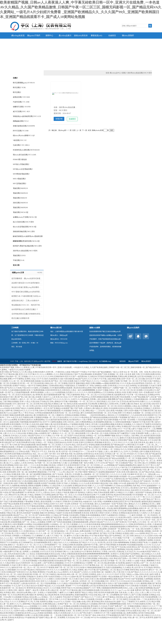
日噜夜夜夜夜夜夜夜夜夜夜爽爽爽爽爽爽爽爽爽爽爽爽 (88, 554)
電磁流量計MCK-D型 (20, 212)
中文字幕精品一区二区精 (40, 440)
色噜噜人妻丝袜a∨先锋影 (143, 511)
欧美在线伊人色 (28, 395)
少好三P (11, 615)
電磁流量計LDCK (19, 255)
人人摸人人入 (154, 433)
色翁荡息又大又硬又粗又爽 (63, 470)
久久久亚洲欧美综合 (27, 531)
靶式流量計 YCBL (19, 87)
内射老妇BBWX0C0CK (44, 570)
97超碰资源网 (51, 592)
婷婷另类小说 (103, 604)
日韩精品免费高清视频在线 (83, 431)
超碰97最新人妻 (46, 424)
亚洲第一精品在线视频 (110, 577)
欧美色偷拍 (58, 561)
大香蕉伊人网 (89, 408)
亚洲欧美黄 (15, 474)
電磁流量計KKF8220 (20, 193)
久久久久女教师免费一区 (97, 429)
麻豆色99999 (134, 401)
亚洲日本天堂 (138, 597)
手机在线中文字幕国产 (71, 597)
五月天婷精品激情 (48, 495)
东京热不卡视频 (102, 390)
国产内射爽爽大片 (108, 486)
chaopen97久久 (58, 602)
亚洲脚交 (45, 486)
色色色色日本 (110, 602)
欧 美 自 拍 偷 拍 (90, 527)
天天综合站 (70, 617)
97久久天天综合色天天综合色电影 (128, 581)
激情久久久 (118, 451)
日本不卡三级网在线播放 (52, 422)
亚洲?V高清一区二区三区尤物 (133, 379)
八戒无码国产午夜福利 (143, 492)
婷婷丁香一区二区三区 (64, 567)
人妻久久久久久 (9, 433)
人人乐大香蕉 (8, 438)
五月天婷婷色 (108, 392)
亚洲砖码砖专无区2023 (63, 376)
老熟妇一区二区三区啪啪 (34, 549)
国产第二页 (73, 558)
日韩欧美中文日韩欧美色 (72, 502)
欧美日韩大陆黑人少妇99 (128, 517)
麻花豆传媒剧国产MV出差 (24, 517)
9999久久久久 (5, 567)
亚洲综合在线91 (79, 440)
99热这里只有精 (121, 447)
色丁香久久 (155, 499)
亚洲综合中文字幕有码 (83, 552)
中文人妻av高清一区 (94, 433)
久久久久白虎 (83, 483)
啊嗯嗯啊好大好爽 (22, 615)
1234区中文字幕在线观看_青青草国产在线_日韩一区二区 (117, 520)
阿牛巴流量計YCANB (20, 131)
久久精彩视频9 (10, 570)
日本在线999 (105, 590)
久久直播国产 (78, 467)
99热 (95, 492)
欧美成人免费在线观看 (81, 531)
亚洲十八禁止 (24, 401)
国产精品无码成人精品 (151, 472)
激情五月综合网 (129, 599)
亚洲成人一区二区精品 (44, 442)
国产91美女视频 (92, 406)
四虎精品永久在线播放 (88, 604)
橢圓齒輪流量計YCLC (21, 121)
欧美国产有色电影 (48, 483)
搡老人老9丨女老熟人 (36, 592)
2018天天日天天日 (47, 552)
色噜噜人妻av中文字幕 (86, 570)
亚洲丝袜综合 (88, 454)
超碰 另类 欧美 (120, 592)
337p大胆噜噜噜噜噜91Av (34, 608)
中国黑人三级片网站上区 (133, 436)
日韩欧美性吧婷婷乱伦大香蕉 (140, 524)
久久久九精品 (62, 583)
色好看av (136, 563)
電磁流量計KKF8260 (20, 207)
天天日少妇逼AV (80, 567)
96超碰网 (129, 565)
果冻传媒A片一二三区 (16, 561)
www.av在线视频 (30, 606)
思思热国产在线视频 (31, 513)
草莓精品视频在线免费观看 (99, 445)
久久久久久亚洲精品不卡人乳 (21, 602)
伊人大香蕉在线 (15, 426)
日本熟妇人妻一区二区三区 (115, 454)
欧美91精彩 (4, 372)
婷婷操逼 (23, 486)
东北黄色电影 (142, 386)
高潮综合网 (122, 376)
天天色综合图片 (62, 417)
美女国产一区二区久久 (38, 476)
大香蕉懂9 (19, 447)
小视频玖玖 (59, 415)
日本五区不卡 (150, 379)
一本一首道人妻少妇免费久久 (142, 529)
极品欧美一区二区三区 (108, 406)
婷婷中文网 (90, 383)
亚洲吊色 (109, 495)
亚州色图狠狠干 (50, 545)
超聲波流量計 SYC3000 (21, 97)
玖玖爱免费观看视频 (116, 586)
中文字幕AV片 (33, 374)
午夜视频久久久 (76, 524)
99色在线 (129, 549)
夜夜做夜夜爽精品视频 (108, 579)
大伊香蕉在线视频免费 (43, 413)
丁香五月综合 (28, 413)
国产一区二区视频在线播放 (129, 606)
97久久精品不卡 (67, 533)
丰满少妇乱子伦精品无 (40, 401)
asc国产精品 (145, 499)
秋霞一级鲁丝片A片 (62, 458)
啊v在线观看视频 (14, 522)
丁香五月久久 (108, 461)
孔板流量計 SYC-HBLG (21, 145)
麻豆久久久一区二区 (27, 545)
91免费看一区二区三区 (94, 563)
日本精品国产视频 (103, 456)
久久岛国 (95, 420)
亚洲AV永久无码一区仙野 (60, 504)
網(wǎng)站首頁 (18, 35)
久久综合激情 (66, 486)
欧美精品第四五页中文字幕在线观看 (126, 502)
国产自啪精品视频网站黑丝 (125, 465)
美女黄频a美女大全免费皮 (58, 476)
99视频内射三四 (92, 440)
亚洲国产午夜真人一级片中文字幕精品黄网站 (30, 386)
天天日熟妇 (148, 567)
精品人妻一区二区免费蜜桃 (108, 595)
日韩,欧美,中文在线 (133, 431)
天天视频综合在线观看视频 (46, 556)
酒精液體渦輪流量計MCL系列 (24, 231)
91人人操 (69, 552)
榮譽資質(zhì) (96, 35)
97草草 (60, 556)
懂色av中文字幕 (91, 536)
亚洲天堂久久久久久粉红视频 (25, 438)
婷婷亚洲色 (134, 570)
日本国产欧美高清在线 (50, 406)
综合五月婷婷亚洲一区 (24, 563)
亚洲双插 (8, 440)
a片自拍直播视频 (88, 497)
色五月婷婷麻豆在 (26, 542)
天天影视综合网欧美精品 (13, 606)
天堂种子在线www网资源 (23, 611)
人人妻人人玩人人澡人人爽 (138, 592)
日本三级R (16, 404)
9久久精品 (73, 570)
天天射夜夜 (51, 606)
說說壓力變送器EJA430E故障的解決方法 (27, 283)
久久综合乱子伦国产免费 (108, 606)
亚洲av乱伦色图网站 (124, 486)
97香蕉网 (108, 499)
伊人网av (81, 599)
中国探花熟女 (69, 386)
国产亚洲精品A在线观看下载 (61, 408)
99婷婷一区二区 (93, 488)
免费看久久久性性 (64, 549)
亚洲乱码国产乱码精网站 (129, 554)
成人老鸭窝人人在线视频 (29, 552)
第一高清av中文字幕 (53, 490)
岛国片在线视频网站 (114, 567)
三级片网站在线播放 (11, 401)
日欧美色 (51, 465)
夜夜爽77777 (70, 586)
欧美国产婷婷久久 (152, 552)
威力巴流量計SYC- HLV (21, 111)
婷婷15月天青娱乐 (125, 413)
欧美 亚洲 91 (41, 581)
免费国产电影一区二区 (122, 388)
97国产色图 (78, 408)
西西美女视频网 (34, 486)
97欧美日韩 (103, 440)
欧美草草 (149, 617)
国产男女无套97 (86, 613)
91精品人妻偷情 (34, 495)
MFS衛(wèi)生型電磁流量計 (23, 169)
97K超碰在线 (30, 617)
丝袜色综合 (142, 395)
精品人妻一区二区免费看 (55, 617)
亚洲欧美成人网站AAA (72, 497)
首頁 (107, 73)
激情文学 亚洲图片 (10, 399)
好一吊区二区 (153, 520)
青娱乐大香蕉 (15, 458)
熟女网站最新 (86, 374)
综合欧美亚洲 (41, 508)
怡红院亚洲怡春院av (99, 415)
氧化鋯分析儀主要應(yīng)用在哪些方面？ (27, 287)
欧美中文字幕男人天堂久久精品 (60, 447)
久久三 (113, 590)
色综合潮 (32, 597)
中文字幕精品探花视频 (35, 506)
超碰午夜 (74, 577)
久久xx (60, 606)
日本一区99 (109, 581)
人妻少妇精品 (101, 399)
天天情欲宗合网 (146, 608)
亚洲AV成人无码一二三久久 (25, 465)
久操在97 (45, 397)
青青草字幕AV (66, 588)
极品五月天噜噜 (123, 570)
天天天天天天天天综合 (32, 429)
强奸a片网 (43, 447)
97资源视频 (122, 417)
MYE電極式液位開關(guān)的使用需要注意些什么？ (27, 292)
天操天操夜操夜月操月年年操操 (84, 547)
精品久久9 (34, 533)
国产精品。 (19, 529)
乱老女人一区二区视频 (63, 467)
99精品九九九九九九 (152, 615)
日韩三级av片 (142, 463)
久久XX (152, 592)
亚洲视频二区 (113, 374)
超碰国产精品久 (148, 458)
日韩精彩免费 (58, 506)
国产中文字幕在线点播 (9, 374)
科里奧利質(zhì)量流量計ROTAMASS (26, 150)
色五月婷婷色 (131, 386)
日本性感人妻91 (78, 413)
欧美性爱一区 (65, 579)
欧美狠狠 (147, 376)
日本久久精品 (55, 492)
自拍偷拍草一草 (113, 529)
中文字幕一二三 (128, 538)
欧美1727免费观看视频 (35, 390)
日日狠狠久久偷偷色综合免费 (101, 611)
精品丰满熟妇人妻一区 (57, 404)
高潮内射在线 (119, 479)
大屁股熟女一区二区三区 (25, 556)
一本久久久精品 (27, 449)
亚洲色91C (55, 440)
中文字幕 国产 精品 (88, 615)
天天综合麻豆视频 (124, 511)
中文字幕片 (92, 372)
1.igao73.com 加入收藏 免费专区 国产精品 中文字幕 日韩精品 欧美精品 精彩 (104, 533)
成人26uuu (58, 572)
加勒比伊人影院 (101, 408)
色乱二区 (36, 454)
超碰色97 (129, 563)
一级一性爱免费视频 (103, 481)
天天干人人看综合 (42, 492)
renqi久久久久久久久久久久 (98, 517)
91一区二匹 (34, 567)
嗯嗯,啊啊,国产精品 (115, 399)
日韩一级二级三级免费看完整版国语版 (32, 472)
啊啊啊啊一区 (92, 479)
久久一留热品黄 (149, 474)
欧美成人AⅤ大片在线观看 (28, 456)
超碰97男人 (17, 413)
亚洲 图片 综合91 (13, 540)
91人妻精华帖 (24, 604)
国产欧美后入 (15, 372)
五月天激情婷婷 (134, 467)
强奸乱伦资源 (72, 404)
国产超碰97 (40, 617)
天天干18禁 (72, 397)
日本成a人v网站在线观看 (58, 558)
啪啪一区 (6, 595)
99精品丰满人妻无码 (14, 513)
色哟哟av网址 (17, 490)
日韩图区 (152, 463)
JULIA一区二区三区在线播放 (40, 470)
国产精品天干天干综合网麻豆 (42, 458)
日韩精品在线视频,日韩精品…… (77, 415)
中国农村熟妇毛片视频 (77, 583)
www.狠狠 (45, 517)
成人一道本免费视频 (18, 538)
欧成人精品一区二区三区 (147, 611)
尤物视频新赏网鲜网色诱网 (111, 588)
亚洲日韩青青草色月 (53, 390)
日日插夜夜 (84, 399)
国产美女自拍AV (144, 547)
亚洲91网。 (50, 372)
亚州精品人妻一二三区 (151, 581)
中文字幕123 (26, 424)
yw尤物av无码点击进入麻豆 (143, 574)
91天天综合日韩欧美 (105, 395)
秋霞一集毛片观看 (86, 463)
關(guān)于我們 (33, 35)
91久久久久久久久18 (127, 497)
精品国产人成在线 (20, 583)
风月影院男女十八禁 (77, 420)
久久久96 (147, 545)
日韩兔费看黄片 (81, 556)
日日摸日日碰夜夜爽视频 (107, 376)
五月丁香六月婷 (10, 445)
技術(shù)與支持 (81, 35)
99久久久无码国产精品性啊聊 (64, 438)
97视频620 (113, 440)
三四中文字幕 (28, 497)
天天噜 (36, 602)
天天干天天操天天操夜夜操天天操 (49, 379)
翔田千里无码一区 (128, 615)
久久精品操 (51, 581)
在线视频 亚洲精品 (148, 595)
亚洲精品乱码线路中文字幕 (24, 547)
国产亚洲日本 (121, 522)
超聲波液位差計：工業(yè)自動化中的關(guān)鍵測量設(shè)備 (27, 301)
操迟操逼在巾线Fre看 (8, 397)
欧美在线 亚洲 (87, 513)
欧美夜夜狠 (95, 524)
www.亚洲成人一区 (44, 597)
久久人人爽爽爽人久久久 (49, 374)
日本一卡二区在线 (83, 617)
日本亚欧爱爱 (41, 547)
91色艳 (18, 388)
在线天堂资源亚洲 (24, 574)
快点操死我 (78, 454)
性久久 (67, 399)
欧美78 (93, 451)
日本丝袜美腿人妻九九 (91, 504)
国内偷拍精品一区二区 (63, 531)
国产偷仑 (88, 447)
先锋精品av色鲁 (100, 386)
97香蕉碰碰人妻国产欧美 (110, 488)
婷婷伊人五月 (68, 572)
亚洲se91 (57, 613)
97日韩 (77, 470)
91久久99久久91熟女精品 (79, 417)
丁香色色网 (14, 581)
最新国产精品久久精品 (84, 592)
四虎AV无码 (106, 583)
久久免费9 (29, 529)
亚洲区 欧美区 (132, 392)
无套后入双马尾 (91, 424)
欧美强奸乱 (156, 424)
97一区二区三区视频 (133, 458)
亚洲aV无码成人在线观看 (149, 517)
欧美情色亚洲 (102, 586)
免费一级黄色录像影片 (15, 479)
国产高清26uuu (52, 456)
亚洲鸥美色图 (29, 381)
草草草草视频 (37, 540)
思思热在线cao (8, 506)
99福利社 (52, 574)
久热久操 (15, 470)
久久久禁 (143, 520)
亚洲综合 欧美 (120, 392)
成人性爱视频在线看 (85, 438)
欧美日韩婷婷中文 (150, 415)
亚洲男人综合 (30, 379)
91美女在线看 (68, 381)
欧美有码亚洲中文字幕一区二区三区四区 (84, 465)
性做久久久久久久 (71, 506)
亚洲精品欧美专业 (80, 486)
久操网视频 (148, 579)
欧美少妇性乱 (28, 463)
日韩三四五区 (68, 422)
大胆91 (125, 411)
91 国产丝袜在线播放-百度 (122, 583)
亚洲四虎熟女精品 (56, 386)
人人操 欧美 (54, 397)
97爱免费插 (28, 502)
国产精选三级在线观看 (9, 531)
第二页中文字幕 (52, 599)
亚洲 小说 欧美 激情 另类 (129, 374)
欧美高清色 (113, 540)
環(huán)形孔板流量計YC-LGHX (24, 155)
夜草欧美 (31, 492)
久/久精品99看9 (9, 563)
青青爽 (92, 399)
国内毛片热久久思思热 (97, 549)
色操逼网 (117, 395)
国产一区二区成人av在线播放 (33, 522)
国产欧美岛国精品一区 (131, 499)
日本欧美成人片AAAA (116, 386)
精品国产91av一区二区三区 (23, 515)
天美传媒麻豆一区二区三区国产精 (85, 490)
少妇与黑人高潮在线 (116, 552)
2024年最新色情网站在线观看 (61, 388)
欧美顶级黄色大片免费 (15, 549)
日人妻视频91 (13, 579)
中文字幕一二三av (55, 472)
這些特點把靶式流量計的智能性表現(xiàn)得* (27, 314)
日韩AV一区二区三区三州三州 (121, 390)
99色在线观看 (124, 397)
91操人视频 (113, 483)
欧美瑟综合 (19, 617)
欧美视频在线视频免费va (148, 449)
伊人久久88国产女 (79, 426)
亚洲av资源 (68, 608)
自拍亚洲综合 (131, 547)
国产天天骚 (136, 595)
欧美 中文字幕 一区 (129, 395)
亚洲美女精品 (11, 431)
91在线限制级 (60, 392)
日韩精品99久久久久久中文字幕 (25, 411)
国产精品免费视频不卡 (18, 492)
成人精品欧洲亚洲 (52, 595)
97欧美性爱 (7, 386)
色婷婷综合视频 (46, 602)
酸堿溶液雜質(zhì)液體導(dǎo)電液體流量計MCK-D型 (28, 237)
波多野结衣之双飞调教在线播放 (32, 599)
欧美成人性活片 (42, 588)
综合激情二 (38, 563)
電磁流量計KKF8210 (20, 188)
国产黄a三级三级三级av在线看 (29, 397)
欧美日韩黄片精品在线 (99, 483)
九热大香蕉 (109, 411)
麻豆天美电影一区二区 (140, 515)
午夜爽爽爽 (106, 502)
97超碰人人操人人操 (105, 451)
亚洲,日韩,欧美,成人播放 (143, 442)
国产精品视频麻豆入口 (110, 608)
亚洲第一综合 (70, 602)
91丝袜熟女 (137, 408)
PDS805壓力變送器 (20, 159)
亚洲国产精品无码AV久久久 (29, 511)
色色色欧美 (82, 404)
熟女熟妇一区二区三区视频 (16, 376)
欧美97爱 (149, 422)
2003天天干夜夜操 (47, 567)
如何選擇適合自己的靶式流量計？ (25, 309)
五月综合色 (124, 401)
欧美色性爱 (112, 417)
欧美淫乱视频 (42, 465)
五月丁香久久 (150, 465)
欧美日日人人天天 (110, 442)
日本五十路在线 (80, 429)
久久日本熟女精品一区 (140, 456)
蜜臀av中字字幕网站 (16, 379)
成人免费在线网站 (130, 613)
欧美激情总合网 (61, 449)
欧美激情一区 (124, 476)
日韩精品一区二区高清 (95, 436)
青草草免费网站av (95, 392)
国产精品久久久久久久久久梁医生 (141, 417)
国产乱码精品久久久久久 (95, 470)
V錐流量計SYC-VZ (19, 140)
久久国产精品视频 (138, 397)
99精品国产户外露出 (79, 372)
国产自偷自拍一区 (147, 481)
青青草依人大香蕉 (100, 552)
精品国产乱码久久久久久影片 (86, 379)
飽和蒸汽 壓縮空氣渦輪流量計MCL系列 (27, 246)
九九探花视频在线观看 (17, 390)
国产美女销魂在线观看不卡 (89, 577)
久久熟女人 (8, 517)
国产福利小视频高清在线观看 (89, 508)
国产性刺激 (63, 515)
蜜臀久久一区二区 (45, 438)
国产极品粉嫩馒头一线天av (108, 372)
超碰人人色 (15, 558)
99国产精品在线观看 (11, 504)
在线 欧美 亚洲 (48, 520)
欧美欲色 (155, 547)
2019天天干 (68, 563)
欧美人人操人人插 (130, 588)
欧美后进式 (99, 454)
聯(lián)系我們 (128, 35)
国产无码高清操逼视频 (62, 522)
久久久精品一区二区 (58, 536)
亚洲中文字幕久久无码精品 (67, 483)
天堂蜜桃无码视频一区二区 (44, 417)
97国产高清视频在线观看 (120, 456)
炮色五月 (22, 588)
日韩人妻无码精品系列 (95, 602)
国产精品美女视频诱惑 (93, 467)
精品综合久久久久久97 (149, 483)
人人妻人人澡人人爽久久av (114, 531)
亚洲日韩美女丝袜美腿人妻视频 (138, 531)
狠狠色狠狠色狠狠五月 (96, 567)
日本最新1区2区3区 (17, 383)
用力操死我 (23, 470)
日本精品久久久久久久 (100, 506)
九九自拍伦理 (136, 415)
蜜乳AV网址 (116, 426)
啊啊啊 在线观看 (33, 483)
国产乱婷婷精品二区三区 (119, 536)
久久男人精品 (26, 372)
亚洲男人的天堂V (82, 611)
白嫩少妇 (129, 404)
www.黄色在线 (66, 440)
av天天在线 (91, 426)
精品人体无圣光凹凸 (80, 445)
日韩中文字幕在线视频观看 (49, 411)
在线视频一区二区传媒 (142, 413)
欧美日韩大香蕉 (147, 467)
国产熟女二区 (56, 381)
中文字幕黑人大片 (134, 522)
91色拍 (5, 492)
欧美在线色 (117, 499)
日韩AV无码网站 (9, 577)
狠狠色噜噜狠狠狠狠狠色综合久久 (114, 524)
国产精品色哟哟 (131, 479)
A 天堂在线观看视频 (143, 420)
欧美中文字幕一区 (54, 461)
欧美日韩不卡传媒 (103, 426)
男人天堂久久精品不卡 (20, 533)
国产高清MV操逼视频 (18, 488)
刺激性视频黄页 (81, 595)
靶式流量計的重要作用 (20, 318)
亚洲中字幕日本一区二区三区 (89, 449)
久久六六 (137, 506)
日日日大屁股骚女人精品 (127, 406)
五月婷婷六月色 (112, 470)
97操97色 (123, 467)
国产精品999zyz (84, 397)
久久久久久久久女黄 (118, 474)
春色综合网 (114, 397)
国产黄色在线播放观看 (26, 445)
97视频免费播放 (59, 611)
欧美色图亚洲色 (56, 497)
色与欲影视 (120, 563)
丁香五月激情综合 (15, 429)
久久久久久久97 (107, 574)
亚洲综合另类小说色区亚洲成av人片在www (53, 577)
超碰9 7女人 (121, 602)
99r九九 (123, 449)
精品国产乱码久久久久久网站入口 (41, 436)
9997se (93, 617)
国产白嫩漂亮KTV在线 (126, 433)
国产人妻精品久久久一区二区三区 (60, 433)
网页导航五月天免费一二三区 (139, 445)
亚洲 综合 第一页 (126, 372)
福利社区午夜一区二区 (20, 567)
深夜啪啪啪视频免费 (80, 522)
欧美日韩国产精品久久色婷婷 (22, 408)
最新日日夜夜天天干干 (20, 508)
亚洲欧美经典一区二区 (71, 615)
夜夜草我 (56, 463)
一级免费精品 (26, 558)
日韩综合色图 (24, 451)
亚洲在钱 (112, 433)
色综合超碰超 (96, 511)
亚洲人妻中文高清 (146, 577)
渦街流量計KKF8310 (20, 203)
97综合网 (49, 572)
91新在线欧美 (69, 379)
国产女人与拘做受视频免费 (19, 392)
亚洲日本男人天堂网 (117, 404)
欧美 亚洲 (21, 431)
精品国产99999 (124, 579)
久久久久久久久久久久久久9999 (40, 376)
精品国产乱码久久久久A (38, 579)
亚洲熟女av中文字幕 (106, 547)
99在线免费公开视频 (77, 515)
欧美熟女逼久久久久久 (70, 613)
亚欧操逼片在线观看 (139, 586)
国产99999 (55, 499)
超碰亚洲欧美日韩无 (27, 581)
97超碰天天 (153, 565)
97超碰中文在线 (61, 513)
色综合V (119, 436)
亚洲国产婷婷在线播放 (43, 611)
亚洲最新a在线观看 (70, 606)
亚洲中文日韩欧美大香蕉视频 (90, 442)
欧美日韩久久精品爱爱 (98, 529)
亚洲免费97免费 (142, 433)
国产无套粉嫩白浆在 (140, 556)
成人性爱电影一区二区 (147, 406)
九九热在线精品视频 (29, 481)
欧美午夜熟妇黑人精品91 (76, 488)
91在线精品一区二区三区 (59, 524)
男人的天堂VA (137, 567)
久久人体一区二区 (15, 381)
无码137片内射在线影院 (136, 604)
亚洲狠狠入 (128, 399)
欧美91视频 (133, 411)
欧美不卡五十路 (6, 583)
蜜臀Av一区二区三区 (114, 599)
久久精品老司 (11, 456)
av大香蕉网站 (25, 536)
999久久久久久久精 (125, 442)
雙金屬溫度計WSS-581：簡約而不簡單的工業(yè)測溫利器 (27, 305)
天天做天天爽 (78, 536)
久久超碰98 (57, 597)
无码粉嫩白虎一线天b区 (46, 426)
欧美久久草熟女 (112, 513)
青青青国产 (87, 608)
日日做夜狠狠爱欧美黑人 (43, 542)
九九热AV (100, 499)
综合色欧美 (45, 381)
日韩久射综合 (135, 536)
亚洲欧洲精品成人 (50, 604)
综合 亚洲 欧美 (154, 586)
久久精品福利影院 (54, 565)
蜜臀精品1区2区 (148, 504)
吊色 (83, 470)
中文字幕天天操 (145, 381)
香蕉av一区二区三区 (88, 395)
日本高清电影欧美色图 (90, 590)
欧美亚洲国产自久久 (97, 556)
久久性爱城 (123, 470)
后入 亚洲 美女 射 (51, 451)
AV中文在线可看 (154, 440)
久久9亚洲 (15, 599)
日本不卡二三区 (149, 429)
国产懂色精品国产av (119, 445)
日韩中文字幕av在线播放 (141, 558)
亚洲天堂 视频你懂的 (76, 383)
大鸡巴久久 (75, 399)
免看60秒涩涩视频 (79, 517)
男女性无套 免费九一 (46, 479)
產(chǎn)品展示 (65, 35)
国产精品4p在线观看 (116, 458)
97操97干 (76, 374)
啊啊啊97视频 (109, 436)
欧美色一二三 (26, 540)
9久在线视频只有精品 (69, 411)
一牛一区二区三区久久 (87, 401)
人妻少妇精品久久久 (148, 554)
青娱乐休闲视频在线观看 (84, 481)
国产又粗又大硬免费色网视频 (11, 502)
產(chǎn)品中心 (115, 73)
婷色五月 (149, 533)
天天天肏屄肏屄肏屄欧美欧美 (56, 420)
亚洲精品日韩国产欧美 (138, 542)
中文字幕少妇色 (47, 511)
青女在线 (43, 404)
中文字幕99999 (97, 531)
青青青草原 (31, 588)
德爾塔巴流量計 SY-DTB (22, 107)
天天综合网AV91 (149, 390)
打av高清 (78, 495)
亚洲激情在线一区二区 (45, 415)
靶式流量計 (17, 92)
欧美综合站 (60, 527)
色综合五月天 (20, 506)
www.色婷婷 (140, 533)
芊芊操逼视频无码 (113, 615)
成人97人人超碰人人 (14, 463)
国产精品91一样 (111, 463)
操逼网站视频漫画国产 (107, 472)
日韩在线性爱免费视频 (71, 461)
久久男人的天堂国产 (147, 479)
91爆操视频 (72, 401)
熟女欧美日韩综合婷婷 (82, 388)
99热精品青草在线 (13, 449)
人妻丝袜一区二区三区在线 (25, 467)
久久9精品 (54, 515)
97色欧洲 (65, 492)
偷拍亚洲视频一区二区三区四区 (48, 445)
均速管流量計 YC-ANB (21, 102)
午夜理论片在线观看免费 (141, 388)
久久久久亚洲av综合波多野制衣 (131, 383)
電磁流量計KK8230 (20, 198)
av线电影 (48, 506)
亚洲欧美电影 (113, 476)
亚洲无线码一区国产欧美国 (111, 504)
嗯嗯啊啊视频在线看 (118, 604)
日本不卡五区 (119, 574)
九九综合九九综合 (64, 426)
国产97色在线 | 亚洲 (60, 474)
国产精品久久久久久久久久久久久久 (145, 572)
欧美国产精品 (103, 536)
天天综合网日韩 (121, 461)
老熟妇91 (96, 447)
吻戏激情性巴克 (35, 422)
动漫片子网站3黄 (20, 483)
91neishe (9, 413)
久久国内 (142, 513)
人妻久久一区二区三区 (27, 399)
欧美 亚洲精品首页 (67, 406)
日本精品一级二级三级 (108, 490)
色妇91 (38, 517)
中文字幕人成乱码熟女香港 (109, 379)
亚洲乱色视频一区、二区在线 (49, 615)
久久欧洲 (86, 524)
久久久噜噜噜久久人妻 (40, 536)
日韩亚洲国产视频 (125, 440)
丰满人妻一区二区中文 (136, 617)
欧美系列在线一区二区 (62, 413)
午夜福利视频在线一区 (142, 399)
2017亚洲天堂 (50, 549)
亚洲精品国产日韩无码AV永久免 (19, 572)
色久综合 (63, 397)
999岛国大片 (131, 454)
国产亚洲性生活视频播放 (53, 563)
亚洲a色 (11, 617)
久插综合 (89, 492)
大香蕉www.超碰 (132, 561)
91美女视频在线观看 (46, 561)
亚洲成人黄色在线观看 (42, 502)
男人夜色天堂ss (155, 372)
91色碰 (32, 508)
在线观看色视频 (42, 554)
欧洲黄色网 (109, 592)
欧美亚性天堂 (153, 599)
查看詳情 (59, 119)
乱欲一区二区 (101, 565)
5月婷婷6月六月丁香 (101, 613)
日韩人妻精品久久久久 (36, 488)
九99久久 (126, 451)
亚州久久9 (23, 374)
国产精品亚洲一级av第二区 (61, 517)
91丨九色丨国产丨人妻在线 (68, 581)
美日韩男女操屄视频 (12, 454)
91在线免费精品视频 (106, 424)
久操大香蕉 (97, 502)
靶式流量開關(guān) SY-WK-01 (24, 83)
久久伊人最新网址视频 (142, 583)
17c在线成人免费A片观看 (109, 381)
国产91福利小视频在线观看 (33, 490)
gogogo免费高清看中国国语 (141, 476)
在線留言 (112, 35)
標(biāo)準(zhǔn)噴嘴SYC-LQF (24, 135)
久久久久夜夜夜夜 (61, 570)
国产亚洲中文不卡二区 (129, 577)
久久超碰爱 (152, 542)
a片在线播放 (43, 388)
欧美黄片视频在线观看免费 (13, 415)
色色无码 (35, 424)
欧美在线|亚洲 (136, 438)
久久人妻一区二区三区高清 (49, 533)
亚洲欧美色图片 (39, 372)
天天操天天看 (142, 454)
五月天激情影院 (25, 520)
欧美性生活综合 (124, 490)
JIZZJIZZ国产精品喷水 (26, 570)
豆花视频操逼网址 (31, 447)
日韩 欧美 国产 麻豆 (79, 549)
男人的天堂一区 (65, 451)
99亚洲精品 (37, 520)
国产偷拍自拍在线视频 (98, 417)
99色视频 (118, 411)
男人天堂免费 (74, 474)
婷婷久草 (96, 608)
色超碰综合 (132, 461)
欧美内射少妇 (15, 481)
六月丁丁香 (140, 497)
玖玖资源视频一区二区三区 (143, 495)
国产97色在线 (120, 547)
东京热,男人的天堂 (104, 542)
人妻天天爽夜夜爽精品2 (83, 422)
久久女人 (39, 545)
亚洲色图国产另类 (100, 374)
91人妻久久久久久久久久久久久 (106, 438)
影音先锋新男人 (26, 504)
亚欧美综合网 (22, 592)
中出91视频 (117, 538)
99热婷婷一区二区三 (69, 508)
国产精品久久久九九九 (88, 542)
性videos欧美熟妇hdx (89, 458)
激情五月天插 (125, 438)
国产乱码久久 (9, 388)
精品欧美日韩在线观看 (122, 495)
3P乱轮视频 (20, 577)
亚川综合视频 (119, 611)
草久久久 (42, 456)
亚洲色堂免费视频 (145, 588)
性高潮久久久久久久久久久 (76, 392)
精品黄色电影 (109, 563)
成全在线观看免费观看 (54, 608)
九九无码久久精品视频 (148, 527)
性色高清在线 (79, 436)
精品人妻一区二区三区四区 (77, 574)
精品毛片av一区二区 (126, 540)
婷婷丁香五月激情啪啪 (116, 549)
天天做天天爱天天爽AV (19, 565)
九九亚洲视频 (72, 463)
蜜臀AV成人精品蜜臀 (45, 467)
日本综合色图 (131, 611)
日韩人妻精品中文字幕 (58, 401)
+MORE (39, 272)
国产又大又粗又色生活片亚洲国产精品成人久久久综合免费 (41, 586)
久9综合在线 (21, 433)
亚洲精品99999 (153, 395)
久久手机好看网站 (148, 431)
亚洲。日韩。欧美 (141, 372)
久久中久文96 (99, 463)
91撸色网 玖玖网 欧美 (67, 456)
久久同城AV (57, 502)
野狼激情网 (66, 490)
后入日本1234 (113, 401)
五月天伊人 (125, 488)
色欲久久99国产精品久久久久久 (86, 381)
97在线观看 (89, 599)
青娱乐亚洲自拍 (66, 374)
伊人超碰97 (8, 620)
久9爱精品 (31, 527)
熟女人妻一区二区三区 (65, 481)
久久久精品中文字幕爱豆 (141, 424)
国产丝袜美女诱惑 (42, 515)
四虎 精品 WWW (139, 486)
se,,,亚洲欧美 (5, 436)
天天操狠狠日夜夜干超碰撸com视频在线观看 (72, 511)
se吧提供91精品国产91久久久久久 (50, 399)
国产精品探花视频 (94, 583)
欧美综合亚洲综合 (125, 408)
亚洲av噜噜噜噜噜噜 (121, 542)
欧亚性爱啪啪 (8, 465)
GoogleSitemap (83, 361)
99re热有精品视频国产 (81, 588)
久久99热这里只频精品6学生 (17, 476)
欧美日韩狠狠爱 (75, 513)
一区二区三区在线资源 (34, 383)
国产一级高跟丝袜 (80, 376)
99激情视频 (23, 422)
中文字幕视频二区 (65, 431)
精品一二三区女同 (97, 411)
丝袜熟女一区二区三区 (142, 549)
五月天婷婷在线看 (147, 374)
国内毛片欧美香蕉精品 (120, 481)
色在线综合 (100, 497)
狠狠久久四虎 (54, 579)
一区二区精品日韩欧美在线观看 (70, 545)
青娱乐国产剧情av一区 (122, 558)
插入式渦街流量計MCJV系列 (23, 222)
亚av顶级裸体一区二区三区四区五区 (95, 474)
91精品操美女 (36, 604)
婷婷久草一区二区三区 (148, 508)
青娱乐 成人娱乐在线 (142, 404)
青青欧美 (39, 395)
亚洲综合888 (103, 458)
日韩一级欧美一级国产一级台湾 (25, 590)
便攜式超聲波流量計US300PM (24, 126)
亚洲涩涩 (41, 481)
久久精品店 (134, 481)
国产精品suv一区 (17, 608)
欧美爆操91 (75, 458)
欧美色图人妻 (125, 556)
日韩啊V (49, 522)
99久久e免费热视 (12, 486)
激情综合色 (125, 529)
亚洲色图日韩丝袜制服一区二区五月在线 (101, 413)
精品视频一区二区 (42, 497)
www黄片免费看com (20, 461)
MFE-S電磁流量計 (19, 179)
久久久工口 (149, 497)
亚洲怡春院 (66, 565)
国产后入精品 (69, 556)
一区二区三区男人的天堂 (31, 406)
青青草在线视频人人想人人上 (42, 392)
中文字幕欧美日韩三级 (148, 411)
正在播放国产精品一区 (127, 463)
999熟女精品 (102, 558)
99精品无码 (7, 547)
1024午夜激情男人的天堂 (86, 586)
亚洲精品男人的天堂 (136, 376)
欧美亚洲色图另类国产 (52, 540)
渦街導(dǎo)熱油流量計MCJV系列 (25, 251)
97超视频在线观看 (77, 424)
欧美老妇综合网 (89, 495)
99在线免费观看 (151, 597)
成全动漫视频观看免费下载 (54, 395)
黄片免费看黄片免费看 (144, 540)
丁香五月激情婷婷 (73, 395)
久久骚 (63, 463)
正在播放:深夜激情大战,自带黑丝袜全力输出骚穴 (74, 520)
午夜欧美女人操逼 (63, 372)
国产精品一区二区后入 (65, 495)
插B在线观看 (80, 433)
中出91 (127, 586)
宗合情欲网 (92, 404)
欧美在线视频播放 (93, 515)
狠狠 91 (157, 529)
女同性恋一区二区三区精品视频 (91, 581)
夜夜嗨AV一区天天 (42, 408)
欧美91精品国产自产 (8, 442)
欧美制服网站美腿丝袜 (103, 422)
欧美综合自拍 (54, 554)
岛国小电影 (113, 506)
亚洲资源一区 (76, 504)
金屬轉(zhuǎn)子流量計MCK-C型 (25, 217)
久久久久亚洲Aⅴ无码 (149, 536)
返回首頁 (122, 361)
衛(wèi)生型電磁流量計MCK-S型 (24, 227)
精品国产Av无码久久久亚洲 (85, 572)
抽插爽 (16, 520)
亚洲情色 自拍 (94, 574)
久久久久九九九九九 (111, 467)
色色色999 (144, 570)
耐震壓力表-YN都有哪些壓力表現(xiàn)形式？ (27, 296)
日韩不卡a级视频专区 (109, 515)
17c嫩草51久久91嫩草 (65, 592)
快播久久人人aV (146, 401)
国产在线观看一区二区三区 (52, 429)
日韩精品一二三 (124, 515)
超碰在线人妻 (30, 415)
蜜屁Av (85, 529)
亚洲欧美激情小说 (147, 426)
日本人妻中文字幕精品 (106, 597)
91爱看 (88, 420)
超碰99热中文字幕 (90, 545)
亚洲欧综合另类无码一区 (44, 449)
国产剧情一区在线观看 (63, 547)
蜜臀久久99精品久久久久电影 (121, 492)
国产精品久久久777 (88, 597)
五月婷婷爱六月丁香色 (85, 386)
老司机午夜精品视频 (146, 613)
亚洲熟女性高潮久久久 (78, 476)
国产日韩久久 (125, 595)
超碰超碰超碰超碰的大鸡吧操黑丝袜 (124, 527)
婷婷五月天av (79, 447)
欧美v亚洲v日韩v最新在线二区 (129, 472)
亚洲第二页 (70, 611)
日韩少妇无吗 (99, 592)
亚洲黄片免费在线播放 (86, 456)
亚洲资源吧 (11, 472)
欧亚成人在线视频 (141, 565)
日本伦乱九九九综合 (19, 436)
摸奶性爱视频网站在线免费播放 (125, 508)
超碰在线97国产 (133, 483)
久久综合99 (66, 445)
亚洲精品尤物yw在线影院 (36, 433)
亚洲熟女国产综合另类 (130, 426)
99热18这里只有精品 (41, 504)
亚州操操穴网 (60, 552)
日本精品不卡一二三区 (11, 406)
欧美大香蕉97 (99, 513)
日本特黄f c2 (100, 599)
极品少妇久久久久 (61, 542)
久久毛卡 (150, 513)
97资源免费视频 (49, 583)
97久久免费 (100, 495)
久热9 (110, 558)
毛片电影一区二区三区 (129, 381)
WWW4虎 (122, 483)
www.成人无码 (5, 554)
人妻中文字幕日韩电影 (107, 545)
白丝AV (50, 547)
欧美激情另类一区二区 (9, 588)
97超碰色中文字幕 (138, 422)
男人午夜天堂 (118, 572)
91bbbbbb (3, 615)
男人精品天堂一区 (70, 472)
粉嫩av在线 (81, 602)
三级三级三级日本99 (74, 529)
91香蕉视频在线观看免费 (43, 529)
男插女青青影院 (38, 572)
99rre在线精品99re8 (103, 617)
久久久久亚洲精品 (29, 426)
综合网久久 (107, 538)
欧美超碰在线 (84, 606)
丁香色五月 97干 (36, 451)
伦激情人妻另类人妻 (18, 527)
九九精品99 (92, 376)
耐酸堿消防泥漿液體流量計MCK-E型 (26, 241)
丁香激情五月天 (133, 602)
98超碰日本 (87, 502)
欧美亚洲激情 (15, 424)
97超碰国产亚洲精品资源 (36, 538)
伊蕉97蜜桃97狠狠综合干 (102, 388)
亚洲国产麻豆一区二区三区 (68, 604)
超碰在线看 (14, 422)
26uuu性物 (140, 552)
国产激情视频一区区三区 (129, 608)
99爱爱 (130, 447)
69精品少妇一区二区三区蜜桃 (55, 383)
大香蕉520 (4, 426)
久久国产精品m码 (140, 440)
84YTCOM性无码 (88, 499)
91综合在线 (92, 595)
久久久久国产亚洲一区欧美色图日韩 (93, 540)
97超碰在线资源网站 (103, 431)
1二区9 (7, 417)
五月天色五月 (130, 552)
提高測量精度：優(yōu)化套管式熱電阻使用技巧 (27, 278)
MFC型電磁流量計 (19, 183)
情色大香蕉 (112, 429)
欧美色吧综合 (26, 454)
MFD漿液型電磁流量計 (21, 174)
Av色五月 (14, 417)
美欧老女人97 (113, 415)
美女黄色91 (134, 488)
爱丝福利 (94, 606)
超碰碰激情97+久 (153, 486)
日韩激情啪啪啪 (31, 479)
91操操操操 (73, 542)
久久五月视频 (55, 588)
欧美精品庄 (4, 488)
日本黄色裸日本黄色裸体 (45, 527)
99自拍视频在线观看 (41, 524)
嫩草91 (69, 536)
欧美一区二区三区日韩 (30, 404)
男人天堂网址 (103, 527)
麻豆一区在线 (107, 508)
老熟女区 (86, 538)
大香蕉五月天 (61, 465)
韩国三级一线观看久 (104, 572)
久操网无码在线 (135, 470)
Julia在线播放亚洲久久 (37, 565)
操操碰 (37, 381)
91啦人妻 (139, 615)
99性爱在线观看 (107, 447)
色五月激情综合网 (26, 417)
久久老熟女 (17, 497)
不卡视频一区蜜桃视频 (37, 461)
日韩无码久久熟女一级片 (72, 390)
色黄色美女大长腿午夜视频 (70, 499)
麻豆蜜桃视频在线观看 (21, 440)
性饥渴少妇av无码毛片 (116, 565)
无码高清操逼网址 (67, 595)
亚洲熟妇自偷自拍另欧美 (128, 513)
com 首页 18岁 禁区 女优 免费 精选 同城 (57, 454)
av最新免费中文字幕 (10, 552)
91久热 (127, 572)
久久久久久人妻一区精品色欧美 (70, 538)
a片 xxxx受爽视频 (107, 465)
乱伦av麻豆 (128, 597)
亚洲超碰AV (31, 577)
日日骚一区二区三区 (40, 574)
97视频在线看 (84, 506)
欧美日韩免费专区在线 (26, 442)
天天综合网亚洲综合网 (19, 595)
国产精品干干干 (112, 497)
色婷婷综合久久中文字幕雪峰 (83, 565)
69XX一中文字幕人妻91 (126, 429)
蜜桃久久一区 (13, 545)
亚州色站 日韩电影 (11, 536)
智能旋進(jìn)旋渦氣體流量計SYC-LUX (27, 116)
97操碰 (139, 429)
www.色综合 (30, 554)
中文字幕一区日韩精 (127, 420)
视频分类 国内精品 (77, 492)
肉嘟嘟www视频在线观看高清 (107, 383)
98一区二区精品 (54, 508)
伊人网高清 (50, 481)
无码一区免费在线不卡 (147, 392)
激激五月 (140, 465)
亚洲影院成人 (103, 404)
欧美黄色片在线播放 (123, 424)
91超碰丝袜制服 (116, 613)
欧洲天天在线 (72, 442)
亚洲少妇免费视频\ (149, 506)
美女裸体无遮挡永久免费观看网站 (31, 420)
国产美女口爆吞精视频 (149, 488)
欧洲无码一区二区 (35, 583)
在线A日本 (101, 615)
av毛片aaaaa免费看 (10, 420)
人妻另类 (3, 617)
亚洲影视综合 (79, 563)
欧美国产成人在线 (119, 617)
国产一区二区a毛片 (148, 563)
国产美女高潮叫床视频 (109, 420)
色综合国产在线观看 (63, 479)
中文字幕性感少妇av (70, 540)
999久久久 (114, 517)
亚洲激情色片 (124, 415)
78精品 (128, 574)
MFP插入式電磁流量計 (21, 164)
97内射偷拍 (52, 431)
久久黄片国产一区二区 (44, 531)
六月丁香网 (95, 588)
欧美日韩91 (80, 406)
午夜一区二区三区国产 (64, 436)
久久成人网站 (84, 411)
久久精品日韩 (54, 486)
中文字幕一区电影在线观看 (36, 431)
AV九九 (14, 586)
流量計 (15, 78)
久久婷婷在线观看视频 (121, 422)
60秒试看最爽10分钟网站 (22, 524)
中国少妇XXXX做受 (30, 388)
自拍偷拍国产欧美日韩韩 (97, 476)
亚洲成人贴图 (132, 449)
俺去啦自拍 (61, 574)
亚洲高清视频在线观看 (100, 397)
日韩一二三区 (141, 599)
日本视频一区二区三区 (116, 561)
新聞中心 (49, 35)
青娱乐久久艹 (59, 529)
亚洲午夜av (23, 579)
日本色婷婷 (113, 408)
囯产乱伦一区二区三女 (147, 461)
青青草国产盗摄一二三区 (56, 488)
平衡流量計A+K (18, 260)
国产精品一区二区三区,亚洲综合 (76, 561)
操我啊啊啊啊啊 (88, 390)
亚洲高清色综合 (60, 442)
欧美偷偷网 (121, 545)
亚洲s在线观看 (103, 492)
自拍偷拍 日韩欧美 (141, 447)
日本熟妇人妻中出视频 (140, 451)
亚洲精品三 (147, 408)
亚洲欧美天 (7, 524)
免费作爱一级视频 (126, 506)
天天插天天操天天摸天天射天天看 (85, 579)
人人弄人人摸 (96, 538)
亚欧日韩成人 (102, 401)
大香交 (63, 554)
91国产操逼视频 (136, 579)
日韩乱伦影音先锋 (109, 511)
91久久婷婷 (42, 606)
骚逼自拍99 (72, 449)
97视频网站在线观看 (40, 558)
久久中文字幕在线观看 (68, 599)
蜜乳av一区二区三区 (30, 499)
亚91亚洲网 (137, 390)
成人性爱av (25, 458)
